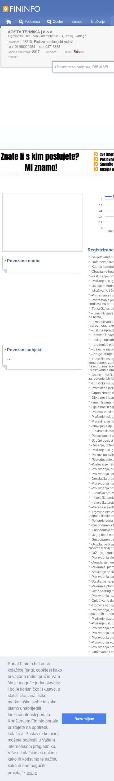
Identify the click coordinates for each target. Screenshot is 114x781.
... (9, 358)
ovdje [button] (32, 772)
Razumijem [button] (84, 719)
